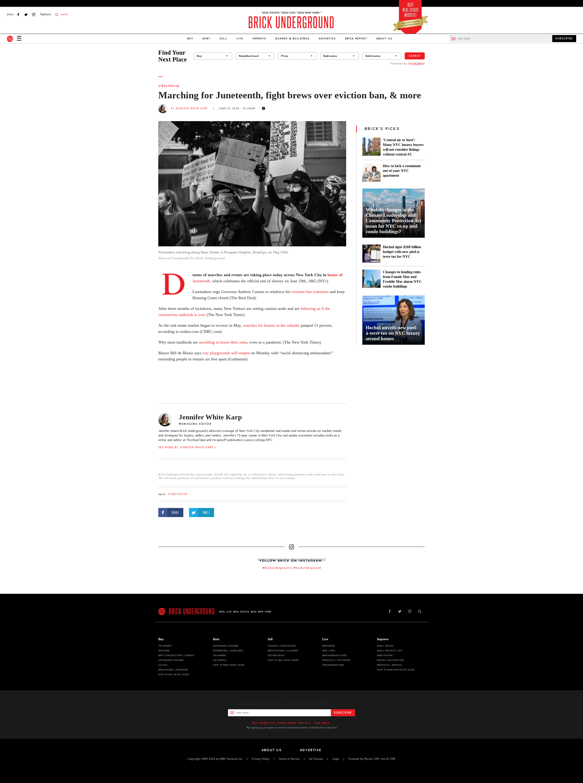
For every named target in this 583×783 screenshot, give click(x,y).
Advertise (327, 38)
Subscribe (343, 712)
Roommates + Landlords (228, 650)
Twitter (26, 14)
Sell (223, 38)
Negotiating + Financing (173, 669)
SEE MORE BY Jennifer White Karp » (187, 447)
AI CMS (390, 759)
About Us (384, 38)
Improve (259, 38)
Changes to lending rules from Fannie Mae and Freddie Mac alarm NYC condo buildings (402, 279)
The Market (164, 645)
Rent (206, 38)
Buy (190, 38)
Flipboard (45, 14)
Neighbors (328, 645)
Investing (164, 650)
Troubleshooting (333, 664)
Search (415, 55)
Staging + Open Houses (282, 645)
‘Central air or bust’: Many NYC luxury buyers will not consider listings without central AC (403, 147)
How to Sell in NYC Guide (283, 660)
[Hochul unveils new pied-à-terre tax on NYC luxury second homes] (393, 320)
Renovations (385, 655)
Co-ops (162, 664)
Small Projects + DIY (389, 650)
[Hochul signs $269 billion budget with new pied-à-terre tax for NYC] (371, 254)
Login (335, 759)
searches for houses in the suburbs (271, 325)
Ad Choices (316, 759)
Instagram (33, 14)
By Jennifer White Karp (189, 108)
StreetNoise (169, 86)
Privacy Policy (260, 759)
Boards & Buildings (292, 38)
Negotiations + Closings (283, 650)
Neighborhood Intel (334, 655)
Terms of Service (289, 759)
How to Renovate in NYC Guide (395, 669)
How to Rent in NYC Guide (228, 664)
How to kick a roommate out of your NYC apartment (402, 170)
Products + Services (389, 664)
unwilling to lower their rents (223, 342)
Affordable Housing (171, 660)
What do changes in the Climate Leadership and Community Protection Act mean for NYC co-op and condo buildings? (393, 220)
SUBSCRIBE (564, 38)
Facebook (18, 14)
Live (239, 38)
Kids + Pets (328, 650)
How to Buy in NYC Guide (173, 674)
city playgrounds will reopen (226, 353)
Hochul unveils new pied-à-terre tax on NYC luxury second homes (393, 333)
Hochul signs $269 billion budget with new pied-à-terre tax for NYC (402, 251)
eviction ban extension (310, 291)
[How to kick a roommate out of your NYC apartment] (371, 172)
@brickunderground (276, 568)
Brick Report (356, 38)
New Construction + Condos (176, 655)
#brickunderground (307, 568)
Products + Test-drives (336, 660)
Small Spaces (385, 645)
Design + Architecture (390, 660)
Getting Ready (276, 655)
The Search (219, 660)
